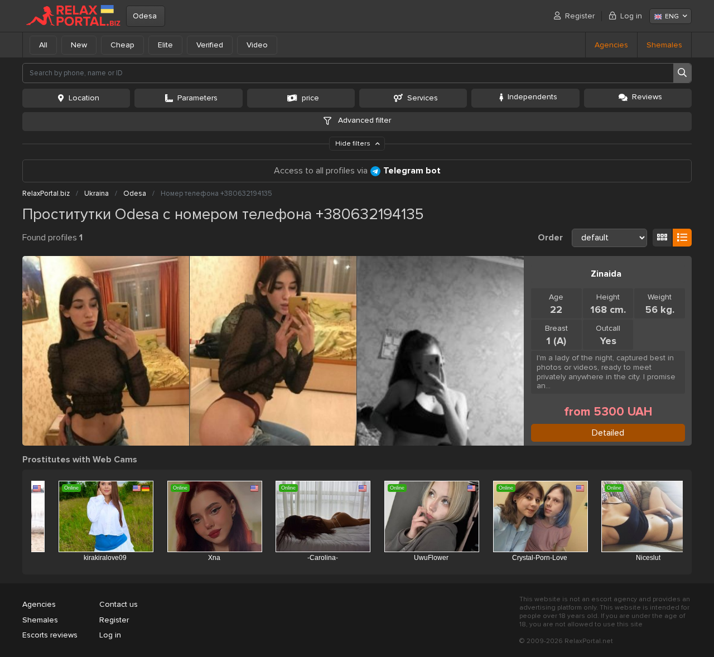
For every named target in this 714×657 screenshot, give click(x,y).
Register (580, 16)
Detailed (608, 432)
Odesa (145, 16)
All (43, 45)
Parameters (197, 98)
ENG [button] (672, 16)
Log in (631, 16)
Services (422, 98)
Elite (165, 45)
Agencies (611, 45)
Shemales (664, 45)
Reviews (647, 97)
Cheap (122, 45)
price (310, 98)
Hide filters (353, 143)
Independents (532, 97)
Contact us (118, 604)
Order (550, 237)
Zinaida (606, 273)
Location (84, 98)
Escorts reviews (50, 635)
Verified (209, 45)
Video (257, 45)
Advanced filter (363, 120)
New (79, 45)
